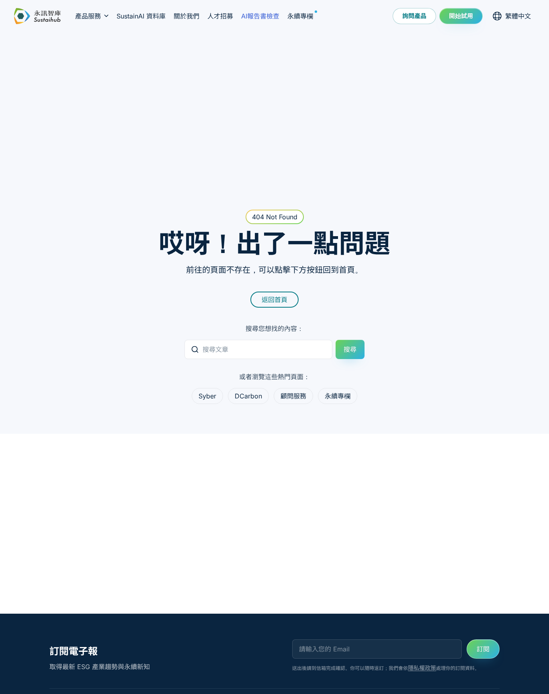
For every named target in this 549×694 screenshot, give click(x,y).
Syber (207, 396)
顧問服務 (293, 396)
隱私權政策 (422, 667)
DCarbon (248, 396)
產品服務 (88, 16)
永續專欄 (302, 16)
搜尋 (350, 349)
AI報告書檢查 (260, 16)
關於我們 (186, 16)
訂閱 (483, 649)
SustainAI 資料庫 (141, 16)
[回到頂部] (527, 670)
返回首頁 (274, 300)
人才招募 (220, 16)
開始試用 (461, 16)
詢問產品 (414, 16)
